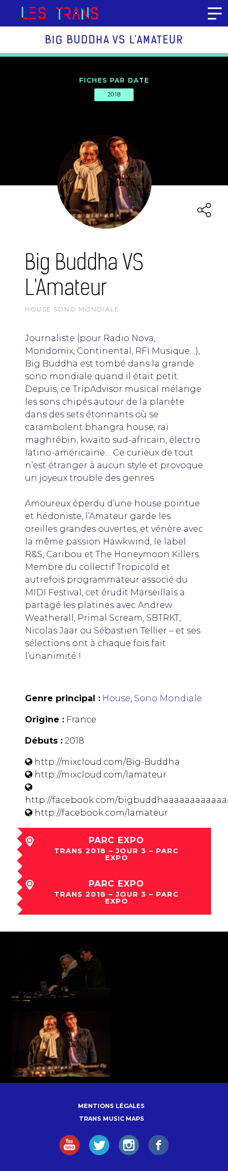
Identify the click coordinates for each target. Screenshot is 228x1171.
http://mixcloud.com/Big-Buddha (107, 762)
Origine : (44, 719)
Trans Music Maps (111, 1118)
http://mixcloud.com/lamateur (100, 775)
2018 (114, 94)
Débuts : (44, 741)
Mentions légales (111, 1106)
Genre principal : (62, 698)
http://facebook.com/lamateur (101, 813)
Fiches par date (114, 80)
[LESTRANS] (59, 13)
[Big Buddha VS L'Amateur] (61, 968)
